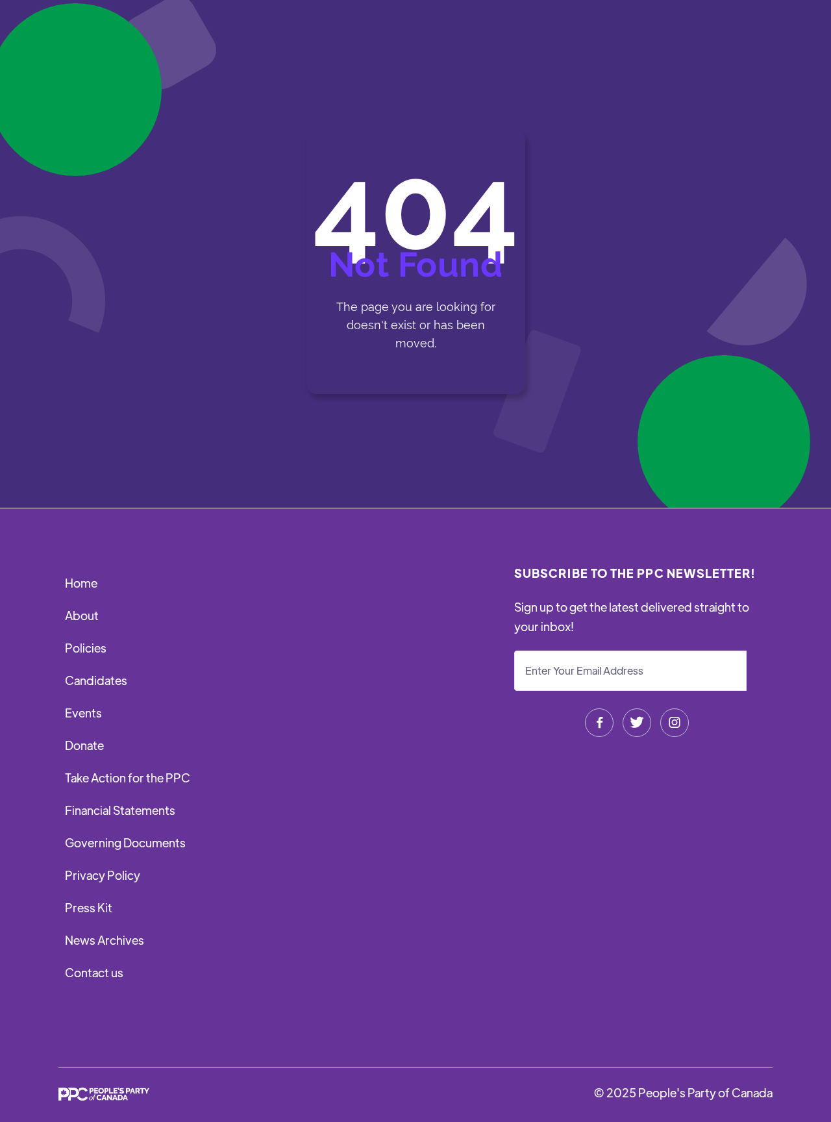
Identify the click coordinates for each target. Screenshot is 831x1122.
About (82, 615)
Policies (85, 647)
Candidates (96, 680)
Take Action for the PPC (127, 777)
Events (83, 712)
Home (81, 582)
